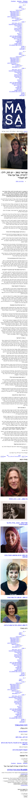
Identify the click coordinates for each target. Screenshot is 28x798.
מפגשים (23, 46)
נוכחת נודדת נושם (18, 38)
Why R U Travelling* (17, 37)
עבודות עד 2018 (15, 17)
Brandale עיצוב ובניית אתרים (17, 770)
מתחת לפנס (19, 42)
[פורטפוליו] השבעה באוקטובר (15, 24)
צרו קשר (23, 47)
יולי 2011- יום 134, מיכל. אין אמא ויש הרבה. (15, 625)
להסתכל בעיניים (18, 25)
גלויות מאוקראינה (18, 29)
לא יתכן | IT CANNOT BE (15, 45)
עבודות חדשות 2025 (14, 11)
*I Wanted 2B (18, 41)
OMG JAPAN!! (18, 43)
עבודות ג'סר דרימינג (11, 16)
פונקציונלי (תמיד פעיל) (21, 781)
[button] (14, 183)
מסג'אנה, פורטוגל (18, 28)
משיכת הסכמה (17, 783)
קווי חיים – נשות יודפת (17, 23)
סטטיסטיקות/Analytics (9, 781)
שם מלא (25, 758)
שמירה (25, 783)
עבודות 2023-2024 (14, 12)
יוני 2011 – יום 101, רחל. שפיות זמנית (17, 597)
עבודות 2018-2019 (14, 15)
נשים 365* (19, 39)
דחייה (22, 783)
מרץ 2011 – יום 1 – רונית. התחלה (18, 499)
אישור (26, 775)
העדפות (22, 775)
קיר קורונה (19, 33)
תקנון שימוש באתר (21, 725)
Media (20, 7)
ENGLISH (22, 49)
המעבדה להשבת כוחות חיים (20, 750)
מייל (26, 760)
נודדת (20, 32)
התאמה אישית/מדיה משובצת (14, 782)
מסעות (23, 21)
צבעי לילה (19, 27)
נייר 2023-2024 (15, 20)
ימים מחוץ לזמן (18, 30)
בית (24, 5)
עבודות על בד (19, 10)
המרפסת (20, 34)
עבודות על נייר (18, 19)
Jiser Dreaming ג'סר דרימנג (16, 36)
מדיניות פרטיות (24, 774)
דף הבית (25, 131)
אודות (20, 6)
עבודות (23, 8)
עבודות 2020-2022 (14, 14)
